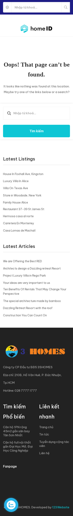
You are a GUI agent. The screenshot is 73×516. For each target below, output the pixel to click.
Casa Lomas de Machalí (19, 230)
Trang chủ (46, 427)
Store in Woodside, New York (22, 195)
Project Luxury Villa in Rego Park (24, 275)
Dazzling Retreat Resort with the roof (28, 308)
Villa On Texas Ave (15, 188)
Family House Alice (15, 202)
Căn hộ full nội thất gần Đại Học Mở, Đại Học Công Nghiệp (18, 446)
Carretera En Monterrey (18, 223)
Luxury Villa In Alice (16, 181)
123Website (60, 507)
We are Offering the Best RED (22, 261)
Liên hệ (44, 453)
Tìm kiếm (36, 131)
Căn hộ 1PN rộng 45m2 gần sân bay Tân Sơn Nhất (16, 431)
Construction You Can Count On (25, 315)
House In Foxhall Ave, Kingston (23, 174)
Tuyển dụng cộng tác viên (54, 444)
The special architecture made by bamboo (32, 301)
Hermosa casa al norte (18, 216)
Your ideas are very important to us (26, 283)
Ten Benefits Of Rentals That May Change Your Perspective (34, 291)
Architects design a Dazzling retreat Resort (32, 268)
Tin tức (44, 434)
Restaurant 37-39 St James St (23, 209)
